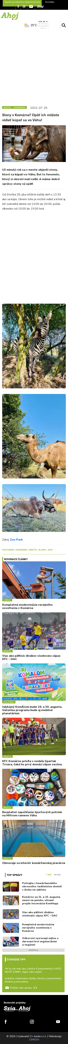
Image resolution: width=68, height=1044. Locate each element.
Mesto (33, 549)
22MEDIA (34, 1039)
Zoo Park (16, 540)
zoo (50, 549)
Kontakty (49, 2)
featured (8, 549)
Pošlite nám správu (21, 988)
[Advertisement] (34, 67)
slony (42, 549)
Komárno (21, 549)
